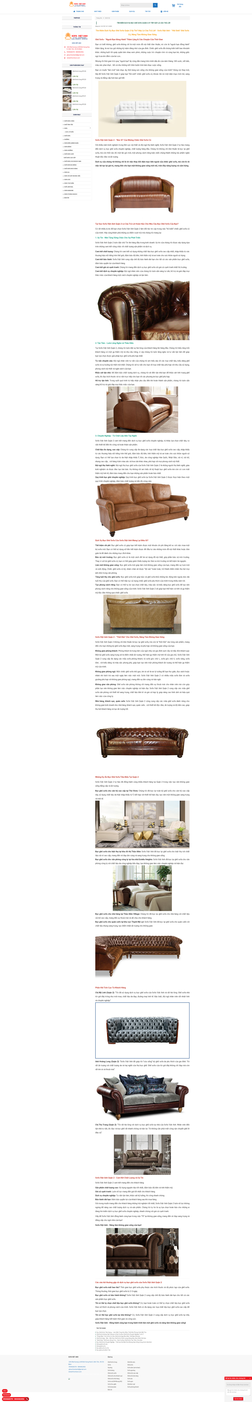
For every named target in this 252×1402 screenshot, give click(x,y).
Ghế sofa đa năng (132, 1376)
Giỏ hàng (180, 4)
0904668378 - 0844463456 (75, 52)
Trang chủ (99, 18)
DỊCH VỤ (107, 18)
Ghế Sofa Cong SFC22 (79, 88)
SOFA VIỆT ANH (76, 43)
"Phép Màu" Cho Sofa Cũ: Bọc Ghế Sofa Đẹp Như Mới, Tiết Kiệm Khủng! (118, 1336)
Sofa (109, 1365)
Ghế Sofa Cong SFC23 (79, 79)
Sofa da (129, 1378)
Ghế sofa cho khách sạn (115, 1376)
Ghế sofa (130, 1365)
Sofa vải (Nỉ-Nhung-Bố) (115, 1381)
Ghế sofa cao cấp (132, 1373)
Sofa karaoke (112, 1387)
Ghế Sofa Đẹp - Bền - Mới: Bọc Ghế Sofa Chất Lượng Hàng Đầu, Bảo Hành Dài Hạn (121, 1338)
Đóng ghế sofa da (102, 1344)
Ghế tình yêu (131, 1362)
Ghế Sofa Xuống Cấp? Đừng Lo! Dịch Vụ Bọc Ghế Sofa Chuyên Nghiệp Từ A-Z (120, 1334)
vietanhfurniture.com (73, 58)
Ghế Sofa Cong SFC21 (79, 96)
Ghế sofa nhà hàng (113, 1378)
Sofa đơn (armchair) (133, 1367)
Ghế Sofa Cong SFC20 (79, 104)
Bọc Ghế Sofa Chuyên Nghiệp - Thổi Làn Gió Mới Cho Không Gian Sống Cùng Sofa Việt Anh (124, 1342)
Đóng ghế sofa (101, 1346)
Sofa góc (130, 1381)
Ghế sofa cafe (112, 1373)
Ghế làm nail (131, 1384)
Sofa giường (131, 1370)
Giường (110, 1367)
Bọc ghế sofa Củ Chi (103, 1348)
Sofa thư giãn (112, 1384)
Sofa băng (111, 1370)
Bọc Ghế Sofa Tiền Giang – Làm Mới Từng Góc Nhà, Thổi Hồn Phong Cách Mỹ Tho (121, 1332)
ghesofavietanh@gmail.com (75, 55)
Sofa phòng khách (133, 1387)
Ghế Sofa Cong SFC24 (79, 71)
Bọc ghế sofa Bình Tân (103, 1350)
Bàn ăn (110, 1389)
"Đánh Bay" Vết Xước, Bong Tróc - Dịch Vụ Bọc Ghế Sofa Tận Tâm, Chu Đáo (119, 1340)
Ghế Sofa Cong (112, 1362)
